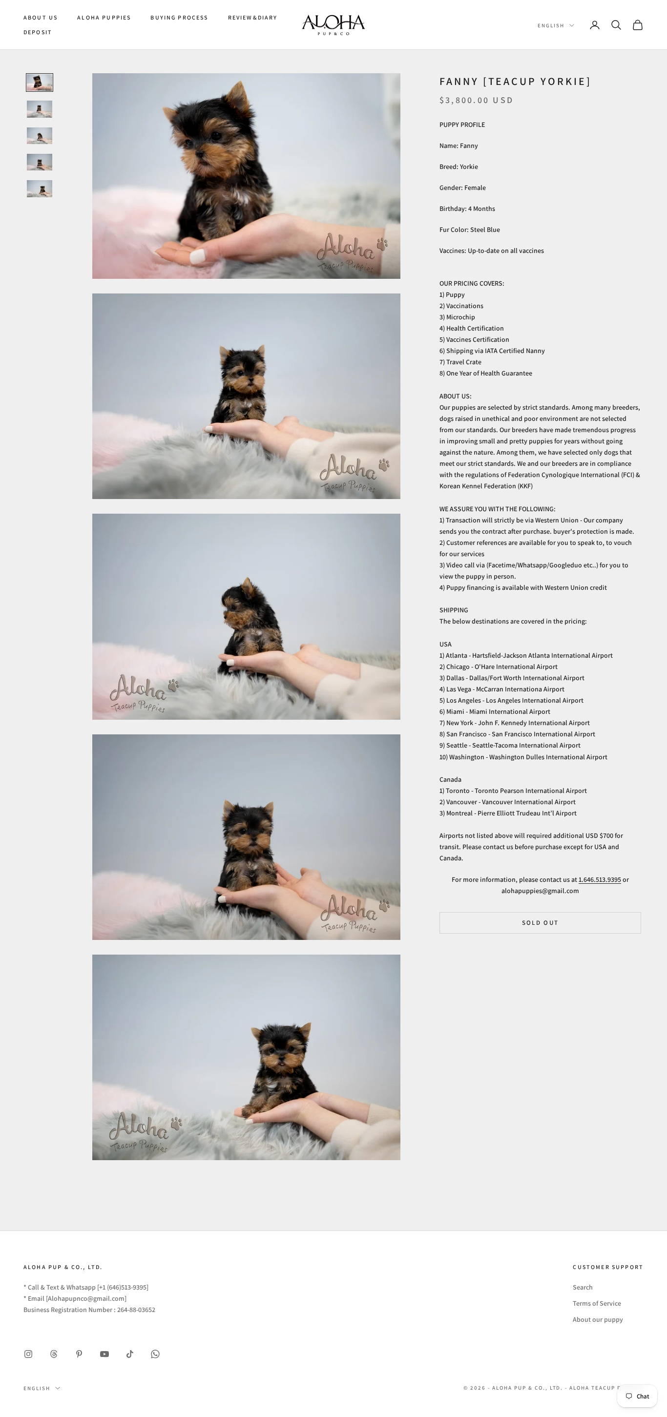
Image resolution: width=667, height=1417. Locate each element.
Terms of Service (597, 1303)
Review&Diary (253, 17)
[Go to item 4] (39, 162)
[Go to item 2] (39, 109)
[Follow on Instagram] (28, 1354)
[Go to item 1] (39, 82)
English (551, 25)
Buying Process (179, 17)
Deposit (37, 32)
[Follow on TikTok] (130, 1354)
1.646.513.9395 (600, 879)
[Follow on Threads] (54, 1354)
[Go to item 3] (39, 135)
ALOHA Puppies (104, 17)
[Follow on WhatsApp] (155, 1354)
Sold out (540, 922)
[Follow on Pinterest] (79, 1354)
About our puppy (598, 1319)
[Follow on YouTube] (104, 1354)
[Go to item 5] (39, 188)
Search (583, 1287)
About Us (40, 17)
